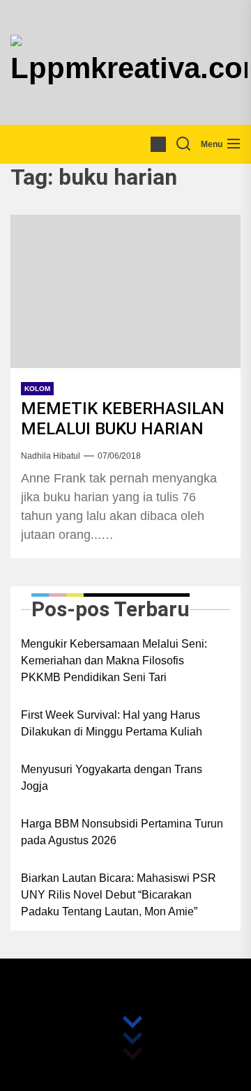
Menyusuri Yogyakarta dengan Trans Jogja (111, 777)
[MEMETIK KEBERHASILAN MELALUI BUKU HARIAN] (125, 291)
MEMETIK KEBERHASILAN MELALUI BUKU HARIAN (123, 418)
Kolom (37, 388)
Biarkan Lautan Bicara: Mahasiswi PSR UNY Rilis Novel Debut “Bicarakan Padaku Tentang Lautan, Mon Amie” (118, 894)
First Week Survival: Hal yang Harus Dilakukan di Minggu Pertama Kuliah (111, 723)
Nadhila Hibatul (50, 456)
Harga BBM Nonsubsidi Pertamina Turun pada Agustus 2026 (122, 832)
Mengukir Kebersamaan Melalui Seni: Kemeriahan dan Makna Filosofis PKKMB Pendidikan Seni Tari (114, 660)
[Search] (183, 144)
